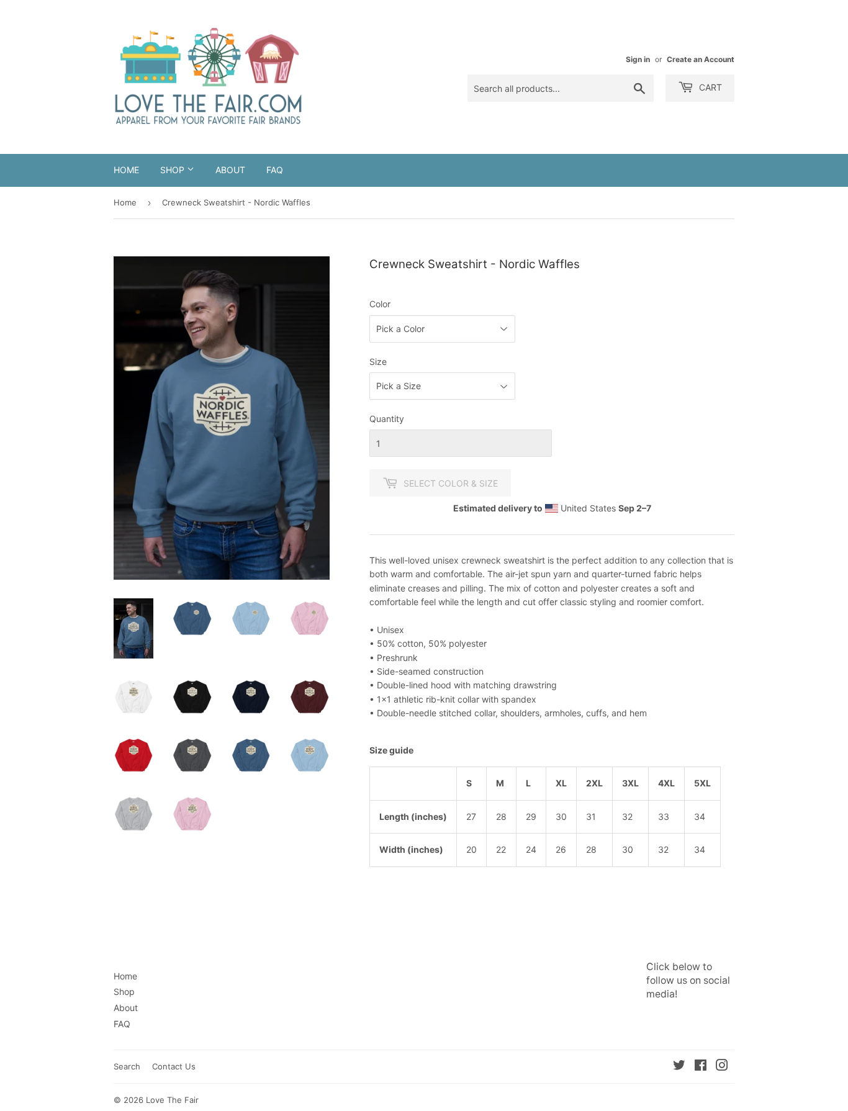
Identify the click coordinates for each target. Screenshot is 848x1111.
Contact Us (174, 1066)
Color (379, 304)
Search (127, 1066)
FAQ (274, 169)
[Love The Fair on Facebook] (700, 1066)
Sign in (638, 59)
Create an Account (700, 59)
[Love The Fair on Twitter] (679, 1066)
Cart (709, 87)
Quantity (386, 418)
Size (378, 361)
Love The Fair (172, 1100)
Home (126, 169)
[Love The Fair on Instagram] (722, 1066)
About (230, 169)
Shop (173, 169)
